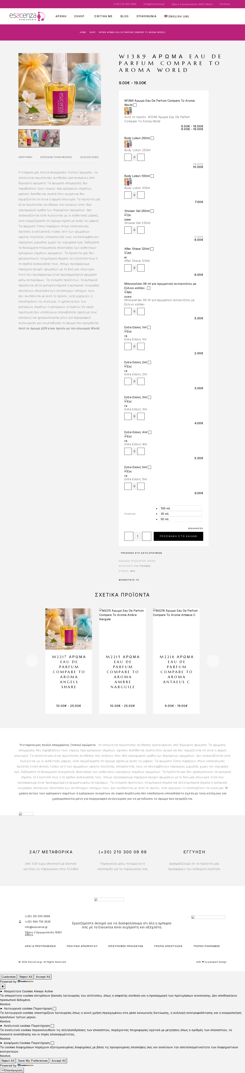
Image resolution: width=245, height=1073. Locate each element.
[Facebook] (119, 934)
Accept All (43, 977)
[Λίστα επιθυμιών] (230, 15)
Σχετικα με (103, 16)
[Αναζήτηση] (220, 16)
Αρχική (61, 16)
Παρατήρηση (42, 1008)
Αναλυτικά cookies (17, 1025)
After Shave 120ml (136, 248)
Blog (125, 16)
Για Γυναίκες (142, 566)
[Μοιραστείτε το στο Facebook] (142, 580)
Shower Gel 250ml (137, 211)
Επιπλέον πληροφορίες (56, 157)
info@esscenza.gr (154, 4)
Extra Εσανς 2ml (135, 362)
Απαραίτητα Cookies (18, 991)
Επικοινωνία (146, 16)
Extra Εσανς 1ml (135, 327)
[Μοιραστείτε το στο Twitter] (144, 580)
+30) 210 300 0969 (125, 4)
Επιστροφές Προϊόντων (126, 946)
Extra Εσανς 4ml (135, 432)
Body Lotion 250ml (137, 138)
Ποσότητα (130, 513)
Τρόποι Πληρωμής (206, 946)
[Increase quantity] (141, 157)
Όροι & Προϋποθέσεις (40, 946)
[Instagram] (124, 934)
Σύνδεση (225, 4)
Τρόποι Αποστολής (168, 946)
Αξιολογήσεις (89, 157)
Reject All (25, 977)
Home (83, 32)
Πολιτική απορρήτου (82, 946)
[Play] (28, 138)
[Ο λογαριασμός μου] (225, 16)
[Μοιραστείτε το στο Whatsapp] (149, 580)
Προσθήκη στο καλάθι (179, 536)
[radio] (180, 508)
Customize (8, 977)
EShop (79, 16)
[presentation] (32, 661)
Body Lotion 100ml (137, 176)
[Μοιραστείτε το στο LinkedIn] (154, 580)
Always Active (43, 991)
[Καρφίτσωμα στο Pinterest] (147, 580)
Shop (92, 32)
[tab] (25, 159)
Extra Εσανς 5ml (135, 467)
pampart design (217, 961)
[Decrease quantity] (127, 157)
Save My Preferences (33, 1060)
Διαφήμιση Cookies (17, 1043)
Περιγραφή (25, 157)
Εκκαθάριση (195, 528)
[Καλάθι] (236, 15)
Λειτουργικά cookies (18, 1008)
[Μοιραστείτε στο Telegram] (152, 580)
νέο (132, 571)
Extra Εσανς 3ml (135, 397)
